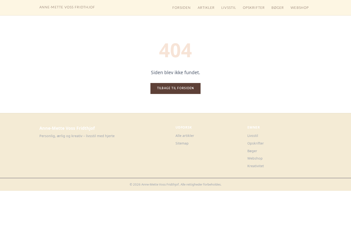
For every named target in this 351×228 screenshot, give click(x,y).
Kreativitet (255, 166)
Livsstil (228, 8)
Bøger (277, 8)
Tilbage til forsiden (175, 88)
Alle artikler (185, 135)
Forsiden (181, 8)
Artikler (206, 8)
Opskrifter (254, 8)
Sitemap (182, 143)
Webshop (300, 8)
